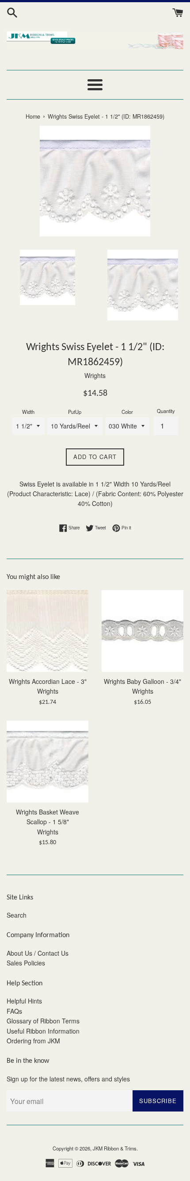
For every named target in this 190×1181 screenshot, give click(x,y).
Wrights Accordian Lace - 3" (48, 681)
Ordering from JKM (33, 1040)
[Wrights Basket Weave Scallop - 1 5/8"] (47, 762)
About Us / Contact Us (37, 953)
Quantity (166, 410)
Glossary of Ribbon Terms (43, 1020)
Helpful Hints (24, 1000)
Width (28, 411)
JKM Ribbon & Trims (115, 1148)
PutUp (74, 411)
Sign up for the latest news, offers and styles (68, 1078)
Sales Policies (26, 962)
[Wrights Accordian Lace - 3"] (47, 631)
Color (127, 411)
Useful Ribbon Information (43, 1031)
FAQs (14, 1011)
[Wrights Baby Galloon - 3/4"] (142, 631)
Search (17, 915)
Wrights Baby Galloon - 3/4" (142, 681)
